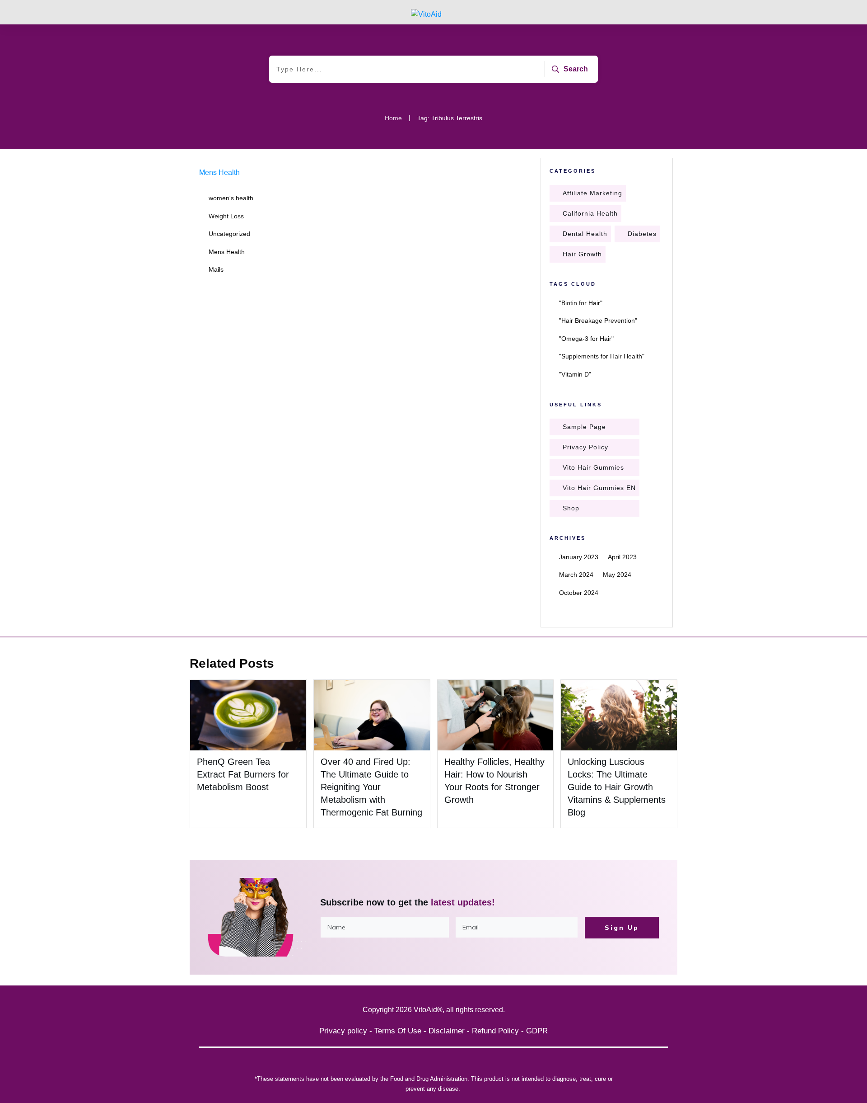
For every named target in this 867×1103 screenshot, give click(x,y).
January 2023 (578, 557)
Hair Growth (582, 254)
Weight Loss (226, 216)
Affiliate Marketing (592, 193)
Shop (571, 508)
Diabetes (642, 233)
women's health (231, 198)
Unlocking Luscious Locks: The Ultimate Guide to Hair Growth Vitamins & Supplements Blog (617, 787)
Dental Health (585, 233)
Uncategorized (229, 233)
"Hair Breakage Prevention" (598, 320)
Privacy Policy (585, 447)
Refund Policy (495, 1031)
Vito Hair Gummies (593, 467)
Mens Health (219, 172)
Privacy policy (343, 1031)
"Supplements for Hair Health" (601, 356)
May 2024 (617, 574)
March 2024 (576, 574)
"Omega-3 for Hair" (586, 338)
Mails (216, 269)
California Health (590, 213)
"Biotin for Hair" (580, 302)
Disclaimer (447, 1031)
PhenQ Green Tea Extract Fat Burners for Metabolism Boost (243, 774)
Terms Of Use (397, 1031)
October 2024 (578, 592)
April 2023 (622, 557)
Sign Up (622, 928)
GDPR (537, 1031)
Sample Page (584, 426)
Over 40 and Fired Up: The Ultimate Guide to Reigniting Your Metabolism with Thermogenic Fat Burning (371, 787)
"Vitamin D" (575, 374)
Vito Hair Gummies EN (599, 487)
